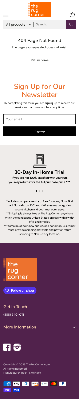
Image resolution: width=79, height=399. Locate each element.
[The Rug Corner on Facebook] (7, 346)
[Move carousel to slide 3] (42, 191)
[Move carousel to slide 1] (36, 191)
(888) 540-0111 (13, 314)
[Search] (71, 24)
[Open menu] (5, 14)
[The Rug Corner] (39, 9)
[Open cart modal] (72, 14)
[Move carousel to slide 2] (39, 191)
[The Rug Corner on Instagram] (17, 346)
